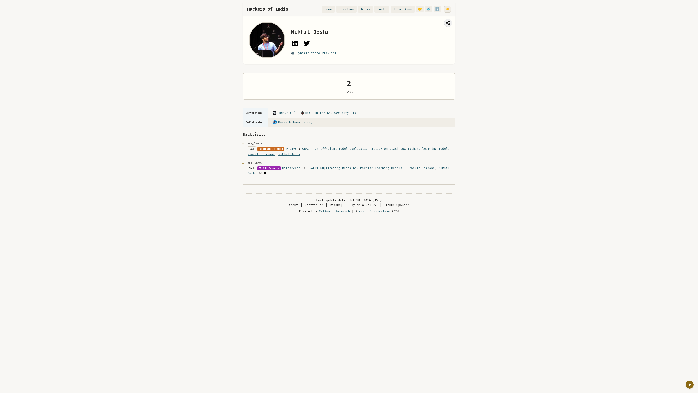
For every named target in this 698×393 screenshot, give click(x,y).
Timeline (346, 9)
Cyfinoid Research (334, 211)
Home (328, 9)
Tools (381, 9)
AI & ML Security (269, 168)
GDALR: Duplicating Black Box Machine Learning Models (355, 168)
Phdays (291, 149)
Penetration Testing (271, 149)
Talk (251, 149)
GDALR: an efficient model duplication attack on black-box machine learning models (376, 149)
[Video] (265, 173)
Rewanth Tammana (261, 154)
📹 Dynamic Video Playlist (313, 53)
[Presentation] (303, 153)
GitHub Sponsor (396, 205)
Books (365, 9)
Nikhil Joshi (289, 154)
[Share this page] (448, 23)
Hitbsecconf (292, 168)
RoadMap (336, 205)
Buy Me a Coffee (363, 205)
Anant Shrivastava (374, 211)
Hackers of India (267, 9)
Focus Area (403, 9)
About (293, 205)
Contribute (314, 205)
